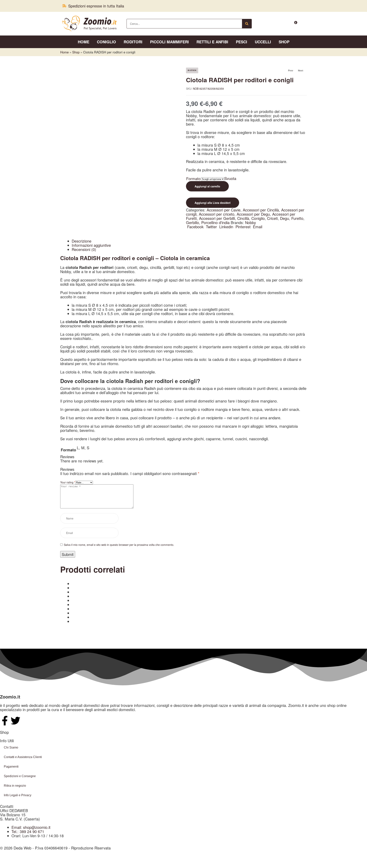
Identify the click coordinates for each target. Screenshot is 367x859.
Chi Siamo (11, 747)
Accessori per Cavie (223, 210)
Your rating (67, 482)
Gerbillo (192, 222)
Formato (193, 178)
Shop (284, 41)
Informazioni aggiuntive (91, 245)
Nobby (250, 222)
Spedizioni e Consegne (20, 776)
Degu (284, 218)
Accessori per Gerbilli (217, 218)
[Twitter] (15, 720)
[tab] (189, 241)
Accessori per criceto (216, 214)
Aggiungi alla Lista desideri (213, 203)
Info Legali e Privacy (17, 795)
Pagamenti (11, 766)
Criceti (272, 218)
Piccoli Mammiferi (169, 41)
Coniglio (106, 41)
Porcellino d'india (215, 222)
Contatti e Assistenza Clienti (23, 757)
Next (300, 70)
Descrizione (81, 241)
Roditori (133, 41)
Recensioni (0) (84, 249)
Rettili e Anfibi (212, 41)
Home (83, 41)
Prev (288, 70)
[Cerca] (247, 23)
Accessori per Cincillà (261, 210)
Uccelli (263, 41)
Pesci (241, 41)
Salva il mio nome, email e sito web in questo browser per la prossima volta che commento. (119, 545)
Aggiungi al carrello (207, 186)
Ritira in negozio (15, 785)
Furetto (297, 218)
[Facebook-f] (5, 720)
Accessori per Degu (253, 214)
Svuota (230, 178)
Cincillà (243, 218)
